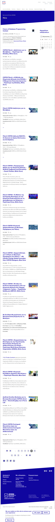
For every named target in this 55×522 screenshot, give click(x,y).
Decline (46, 512)
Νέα (5, 18)
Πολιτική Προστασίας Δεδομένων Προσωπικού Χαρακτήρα (38, 506)
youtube (51, 3)
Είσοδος (44, 2)
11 (18, 455)
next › (26, 455)
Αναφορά (50, 508)
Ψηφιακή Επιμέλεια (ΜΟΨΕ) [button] (20, 478)
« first (7, 451)
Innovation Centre (10, 2)
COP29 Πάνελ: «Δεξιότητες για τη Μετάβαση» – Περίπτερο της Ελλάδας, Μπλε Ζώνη (14, 52)
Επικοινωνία (50, 2)
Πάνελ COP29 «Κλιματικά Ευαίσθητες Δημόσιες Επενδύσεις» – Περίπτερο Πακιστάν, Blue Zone (14, 373)
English (39, 2)
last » (30, 455)
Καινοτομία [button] (31, 9)
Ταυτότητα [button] (13, 9)
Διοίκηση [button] (4, 479)
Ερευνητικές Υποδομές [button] (38, 9)
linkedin (47, 3)
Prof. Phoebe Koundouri (9, 357)
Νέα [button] (44, 9)
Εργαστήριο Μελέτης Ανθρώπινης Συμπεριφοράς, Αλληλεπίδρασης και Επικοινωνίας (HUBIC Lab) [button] (21, 484)
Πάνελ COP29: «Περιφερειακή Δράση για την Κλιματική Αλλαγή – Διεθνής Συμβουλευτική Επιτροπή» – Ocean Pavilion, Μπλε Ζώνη (15, 168)
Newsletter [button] (31, 478)
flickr (50, 3)
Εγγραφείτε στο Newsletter (33, 496)
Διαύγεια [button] (4, 483)
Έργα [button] (27, 9)
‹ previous (10, 451)
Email (4, 461)
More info (9, 520)
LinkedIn (14, 461)
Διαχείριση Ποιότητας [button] (7, 481)
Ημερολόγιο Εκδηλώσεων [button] (34, 480)
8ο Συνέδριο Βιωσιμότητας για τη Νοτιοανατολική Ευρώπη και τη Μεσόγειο (14, 316)
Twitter (10, 461)
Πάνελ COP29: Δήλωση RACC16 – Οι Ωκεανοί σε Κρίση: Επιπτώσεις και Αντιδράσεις (14, 138)
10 (15, 455)
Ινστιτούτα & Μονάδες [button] (6, 9)
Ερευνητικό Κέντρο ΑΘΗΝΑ (9, 15)
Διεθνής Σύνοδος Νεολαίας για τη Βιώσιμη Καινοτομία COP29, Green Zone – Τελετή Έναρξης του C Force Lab (15, 399)
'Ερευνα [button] (23, 9)
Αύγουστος (46, 36)
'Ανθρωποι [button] (18, 9)
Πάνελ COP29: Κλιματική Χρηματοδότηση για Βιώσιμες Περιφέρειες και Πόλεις (13, 227)
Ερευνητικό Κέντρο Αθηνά (20, 41)
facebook (45, 3)
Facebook (7, 461)
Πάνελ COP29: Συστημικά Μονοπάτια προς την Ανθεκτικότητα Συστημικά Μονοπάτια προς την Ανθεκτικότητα (12, 427)
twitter (48, 3)
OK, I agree (37, 512)
